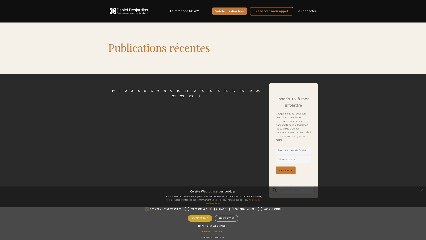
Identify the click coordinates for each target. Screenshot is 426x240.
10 (179, 91)
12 (194, 91)
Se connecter (306, 11)
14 (210, 91)
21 (174, 96)
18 (242, 91)
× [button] (422, 190)
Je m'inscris (285, 170)
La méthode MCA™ (184, 11)
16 (226, 91)
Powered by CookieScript (213, 237)
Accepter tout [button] (200, 218)
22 (182, 96)
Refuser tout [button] (226, 218)
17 (234, 91)
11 (186, 91)
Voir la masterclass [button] (229, 11)
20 (258, 91)
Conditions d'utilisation (211, 231)
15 (218, 91)
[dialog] (213, 213)
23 (191, 96)
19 (250, 91)
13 (202, 91)
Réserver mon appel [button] (271, 11)
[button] (213, 226)
